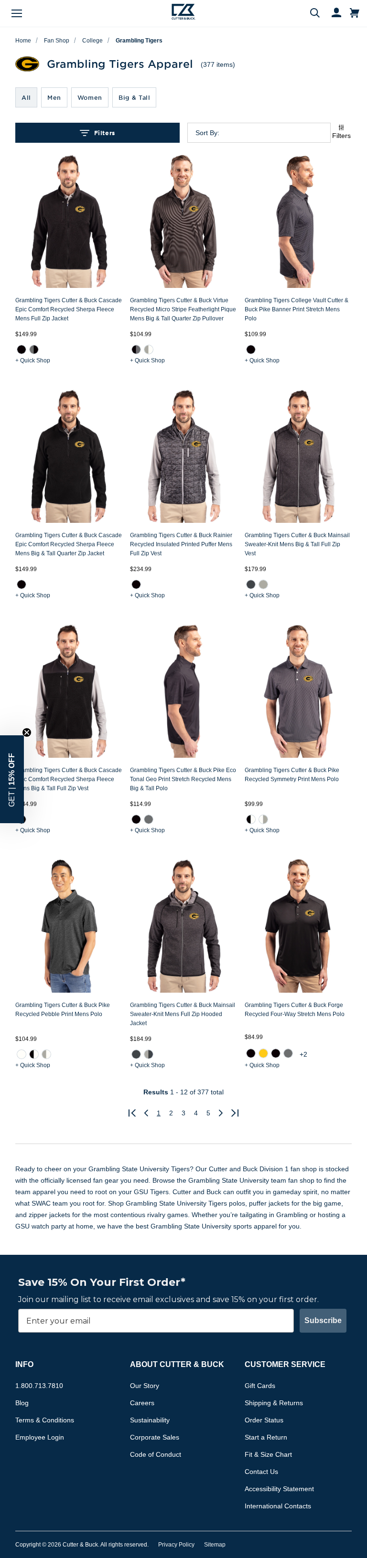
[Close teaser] (27, 732)
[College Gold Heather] (263, 1053)
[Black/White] (251, 819)
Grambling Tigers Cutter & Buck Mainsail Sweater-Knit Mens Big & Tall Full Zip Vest (297, 544)
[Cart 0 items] (354, 13)
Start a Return (266, 1437)
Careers (142, 1403)
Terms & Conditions (44, 1420)
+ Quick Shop (32, 360)
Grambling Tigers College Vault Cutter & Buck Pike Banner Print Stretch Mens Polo (296, 309)
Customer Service (285, 1364)
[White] (21, 1054)
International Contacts (278, 1506)
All (26, 97)
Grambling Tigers (139, 40)
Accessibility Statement (279, 1489)
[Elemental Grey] (148, 819)
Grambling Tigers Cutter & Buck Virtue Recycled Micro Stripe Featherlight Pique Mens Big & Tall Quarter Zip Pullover (183, 309)
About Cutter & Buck (177, 1364)
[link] (21, 349)
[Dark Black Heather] (275, 1053)
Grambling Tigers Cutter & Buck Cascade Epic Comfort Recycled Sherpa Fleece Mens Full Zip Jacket (68, 309)
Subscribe (323, 1320)
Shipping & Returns (274, 1403)
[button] (12, 779)
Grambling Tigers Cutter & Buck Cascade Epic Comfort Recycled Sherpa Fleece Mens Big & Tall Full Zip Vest (68, 779)
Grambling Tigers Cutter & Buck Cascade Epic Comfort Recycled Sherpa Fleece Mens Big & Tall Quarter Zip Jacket (68, 544)
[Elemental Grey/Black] (34, 349)
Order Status (264, 1420)
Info (24, 1364)
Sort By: (207, 133)
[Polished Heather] (263, 584)
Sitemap (215, 1544)
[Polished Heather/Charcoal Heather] (148, 1054)
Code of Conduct (155, 1454)
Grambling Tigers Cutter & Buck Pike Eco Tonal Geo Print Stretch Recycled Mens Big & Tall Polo (183, 779)
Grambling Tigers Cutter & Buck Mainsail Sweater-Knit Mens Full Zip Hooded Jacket (182, 1014)
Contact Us (261, 1471)
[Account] (332, 13)
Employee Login (39, 1437)
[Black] (21, 349)
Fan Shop (56, 40)
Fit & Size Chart (268, 1454)
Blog (22, 1403)
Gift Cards (260, 1385)
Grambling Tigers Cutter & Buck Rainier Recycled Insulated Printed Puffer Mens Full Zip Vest (181, 544)
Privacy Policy (176, 1544)
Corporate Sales (154, 1437)
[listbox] (266, 132)
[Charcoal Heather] (251, 584)
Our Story (144, 1385)
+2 (303, 1054)
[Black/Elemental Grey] (136, 349)
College (92, 40)
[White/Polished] (263, 819)
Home (23, 40)
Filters (104, 133)
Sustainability (150, 1420)
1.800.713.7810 (39, 1385)
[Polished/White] (148, 349)
